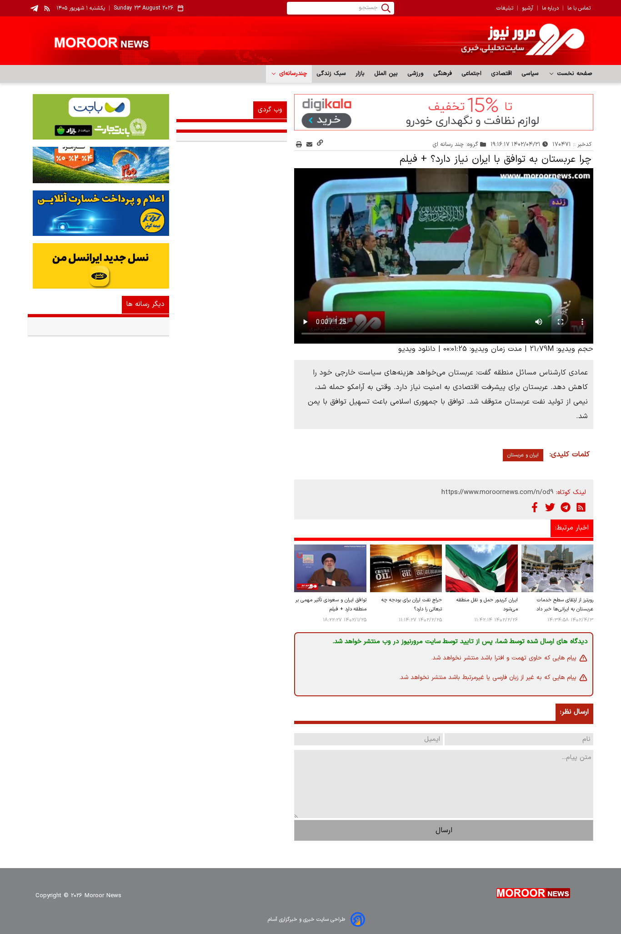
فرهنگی (442, 73)
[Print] (299, 144)
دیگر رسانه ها (145, 304)
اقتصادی (501, 73)
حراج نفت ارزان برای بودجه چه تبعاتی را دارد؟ (411, 604)
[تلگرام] (566, 507)
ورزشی (415, 73)
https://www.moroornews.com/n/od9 (497, 492)
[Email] (309, 144)
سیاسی (530, 73)
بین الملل (386, 73)
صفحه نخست (573, 73)
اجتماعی (471, 73)
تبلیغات (504, 8)
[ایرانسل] (98, 266)
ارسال (444, 830)
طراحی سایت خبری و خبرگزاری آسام (306, 919)
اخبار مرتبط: (572, 528)
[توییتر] (550, 507)
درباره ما (550, 8)
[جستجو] (386, 8)
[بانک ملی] (98, 165)
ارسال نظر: (574, 712)
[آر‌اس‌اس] (581, 507)
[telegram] (34, 8)
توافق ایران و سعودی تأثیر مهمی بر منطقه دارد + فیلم (330, 604)
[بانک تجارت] (98, 117)
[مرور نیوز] (310, 40)
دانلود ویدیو (417, 349)
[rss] (47, 8)
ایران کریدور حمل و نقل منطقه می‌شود (486, 604)
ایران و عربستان (523, 455)
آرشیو (527, 8)
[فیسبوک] (535, 507)
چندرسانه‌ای (292, 73)
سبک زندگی (331, 73)
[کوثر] (98, 213)
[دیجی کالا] (443, 112)
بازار (360, 73)
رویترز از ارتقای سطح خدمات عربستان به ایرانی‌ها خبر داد (564, 604)
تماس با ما (579, 8)
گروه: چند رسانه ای (455, 144)
